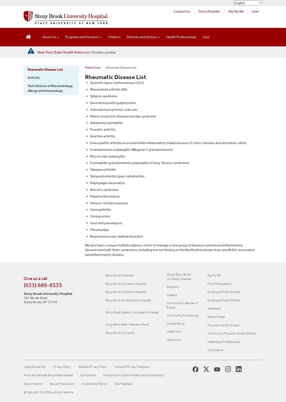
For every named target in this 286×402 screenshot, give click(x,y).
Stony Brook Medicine (119, 275)
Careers (172, 295)
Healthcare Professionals (223, 342)
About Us (50, 37)
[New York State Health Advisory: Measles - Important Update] (31, 51)
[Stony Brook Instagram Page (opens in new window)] (228, 368)
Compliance (215, 350)
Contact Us (182, 11)
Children (114, 37)
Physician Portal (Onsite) (223, 325)
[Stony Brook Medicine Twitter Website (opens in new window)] (217, 369)
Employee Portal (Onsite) (223, 292)
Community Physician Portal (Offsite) (231, 333)
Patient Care (93, 67)
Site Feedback (124, 384)
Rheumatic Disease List (45, 70)
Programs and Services (82, 37)
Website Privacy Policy (92, 367)
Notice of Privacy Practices (131, 367)
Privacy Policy (62, 367)
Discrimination (33, 384)
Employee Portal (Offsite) (223, 300)
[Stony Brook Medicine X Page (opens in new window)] (206, 369)
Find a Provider (209, 11)
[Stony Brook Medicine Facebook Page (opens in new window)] (196, 369)
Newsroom (174, 340)
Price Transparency (219, 284)
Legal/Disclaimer (35, 367)
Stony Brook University (120, 333)
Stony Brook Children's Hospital (125, 292)
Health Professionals (181, 37)
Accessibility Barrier (94, 384)
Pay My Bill (236, 11)
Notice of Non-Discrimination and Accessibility (133, 375)
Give (255, 11)
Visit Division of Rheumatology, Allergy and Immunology (50, 88)
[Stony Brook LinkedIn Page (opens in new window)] (239, 368)
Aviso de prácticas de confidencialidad (48, 375)
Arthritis (34, 78)
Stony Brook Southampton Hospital (128, 300)
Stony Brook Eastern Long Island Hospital (131, 312)
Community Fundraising (182, 315)
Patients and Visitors (142, 37)
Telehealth (214, 308)
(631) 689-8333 (43, 285)
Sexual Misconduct (62, 384)
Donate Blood (175, 323)
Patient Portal (216, 317)
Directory (173, 287)
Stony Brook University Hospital (125, 284)
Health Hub (174, 331)
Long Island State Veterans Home (127, 324)
